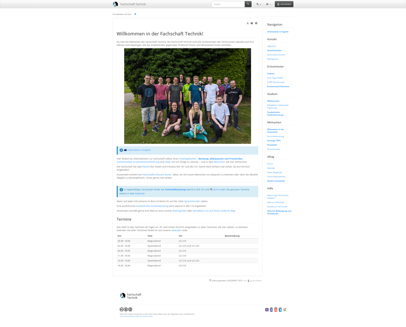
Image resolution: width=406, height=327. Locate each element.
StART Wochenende (276, 82)
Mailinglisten (180, 210)
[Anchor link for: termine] (133, 219)
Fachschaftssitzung (175, 189)
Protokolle (272, 144)
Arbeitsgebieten (187, 158)
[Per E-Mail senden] (252, 22)
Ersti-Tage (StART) (275, 78)
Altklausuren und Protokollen (226, 158)
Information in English (277, 31)
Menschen (219, 161)
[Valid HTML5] (275, 309)
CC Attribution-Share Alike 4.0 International (136, 316)
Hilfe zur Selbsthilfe (275, 202)
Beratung (204, 158)
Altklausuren (273, 101)
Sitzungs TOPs (274, 140)
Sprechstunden (192, 201)
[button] (259, 4)
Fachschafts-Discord (276, 54)
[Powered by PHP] (271, 309)
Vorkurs (271, 73)
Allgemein (271, 46)
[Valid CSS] (280, 309)
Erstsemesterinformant (278, 86)
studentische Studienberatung (152, 205)
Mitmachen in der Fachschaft (275, 130)
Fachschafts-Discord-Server (157, 174)
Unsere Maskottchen (276, 176)
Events (270, 163)
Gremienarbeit (124, 161)
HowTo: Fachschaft (276, 181)
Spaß (167, 161)
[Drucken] (256, 22)
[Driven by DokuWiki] (284, 309)
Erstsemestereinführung (146, 161)
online (216, 189)
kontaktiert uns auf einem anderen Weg (214, 210)
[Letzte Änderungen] (247, 22)
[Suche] (248, 4)
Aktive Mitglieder (274, 172)
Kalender (140, 193)
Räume (146, 166)
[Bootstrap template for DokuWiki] (266, 309)
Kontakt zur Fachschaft (277, 206)
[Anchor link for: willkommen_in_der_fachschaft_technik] (205, 33)
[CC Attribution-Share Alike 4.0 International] (126, 309)
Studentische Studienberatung (275, 113)
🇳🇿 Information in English (137, 149)
